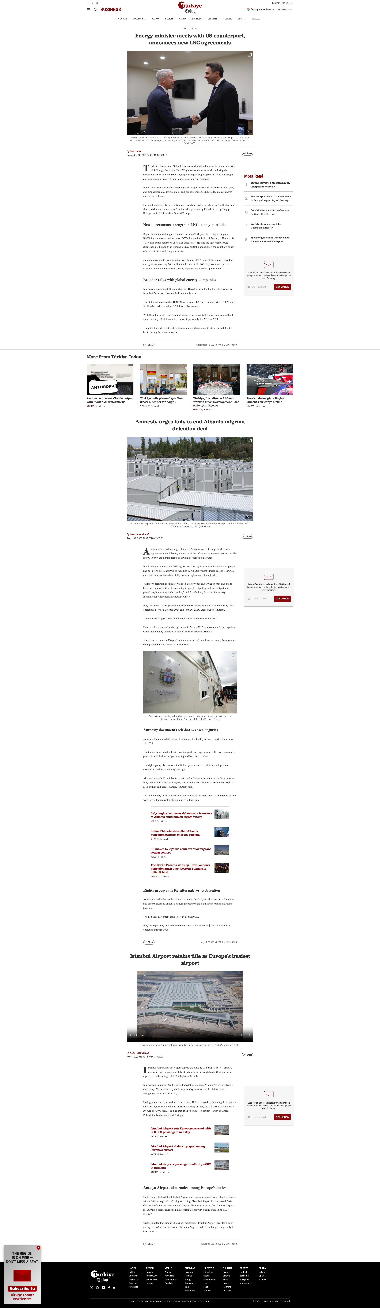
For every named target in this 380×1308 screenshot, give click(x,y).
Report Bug (203, 1301)
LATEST (123, 18)
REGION (169, 18)
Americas (169, 1275)
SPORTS (242, 18)
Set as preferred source (262, 9)
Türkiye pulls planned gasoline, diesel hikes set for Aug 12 (161, 400)
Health (207, 1275)
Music (225, 1279)
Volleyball (244, 1279)
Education (208, 1272)
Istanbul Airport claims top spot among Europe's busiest (178, 1148)
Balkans (149, 1283)
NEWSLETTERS (287, 9)
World (153, 821)
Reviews (227, 1290)
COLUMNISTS (139, 18)
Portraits (227, 1287)
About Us (135, 1301)
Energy (188, 1279)
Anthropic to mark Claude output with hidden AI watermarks (110, 400)
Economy (189, 1272)
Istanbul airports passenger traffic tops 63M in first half (181, 1165)
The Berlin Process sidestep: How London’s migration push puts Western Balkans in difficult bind (180, 868)
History (226, 1272)
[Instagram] (97, 1287)
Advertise (187, 1301)
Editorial (262, 1279)
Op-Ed (262, 1275)
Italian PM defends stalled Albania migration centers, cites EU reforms (175, 832)
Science (207, 1290)
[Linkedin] (114, 1287)
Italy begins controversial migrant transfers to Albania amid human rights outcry (181, 815)
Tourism (189, 1283)
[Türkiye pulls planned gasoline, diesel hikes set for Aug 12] (163, 379)
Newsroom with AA (139, 534)
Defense (133, 1275)
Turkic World (151, 1275)
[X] (91, 1287)
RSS (194, 1301)
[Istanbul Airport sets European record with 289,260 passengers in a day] (221, 1130)
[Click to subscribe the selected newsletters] (282, 287)
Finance (188, 1275)
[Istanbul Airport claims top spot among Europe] (221, 1147)
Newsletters (147, 1301)
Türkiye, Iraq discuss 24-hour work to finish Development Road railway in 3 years (216, 402)
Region (153, 839)
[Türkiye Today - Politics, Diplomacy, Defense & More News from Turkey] (190, 7)
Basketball (245, 1275)
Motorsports (245, 1283)
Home (184, 28)
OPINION (263, 1268)
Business (195, 28)
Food (206, 1287)
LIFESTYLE (212, 18)
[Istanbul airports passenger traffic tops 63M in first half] (221, 1165)
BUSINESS (197, 18)
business (110, 9)
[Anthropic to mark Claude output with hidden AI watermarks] (110, 379)
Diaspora (133, 1283)
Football (243, 1272)
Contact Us (160, 1301)
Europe (149, 1272)
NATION (155, 18)
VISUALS (256, 18)
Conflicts (169, 1283)
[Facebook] (109, 1287)
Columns (263, 1272)
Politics (132, 1272)
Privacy (177, 1301)
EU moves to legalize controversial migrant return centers (181, 850)
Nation (153, 1136)
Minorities (133, 1287)
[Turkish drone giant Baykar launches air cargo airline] (270, 379)
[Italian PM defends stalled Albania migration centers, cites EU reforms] (221, 832)
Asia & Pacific (171, 1279)
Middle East (151, 1279)
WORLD (182, 18)
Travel (206, 1283)
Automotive (190, 1290)
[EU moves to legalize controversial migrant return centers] (221, 850)
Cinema (226, 1275)
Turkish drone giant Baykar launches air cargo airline (266, 400)
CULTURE (227, 18)
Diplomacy (134, 1279)
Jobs (169, 1301)
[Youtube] (103, 1287)
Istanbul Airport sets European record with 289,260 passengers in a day (181, 1130)
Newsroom (135, 151)
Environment (210, 1279)
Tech (187, 1287)
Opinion (154, 877)
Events (226, 1283)
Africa (168, 1272)
